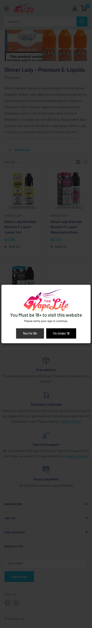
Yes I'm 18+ (30, 333)
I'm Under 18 (61, 333)
